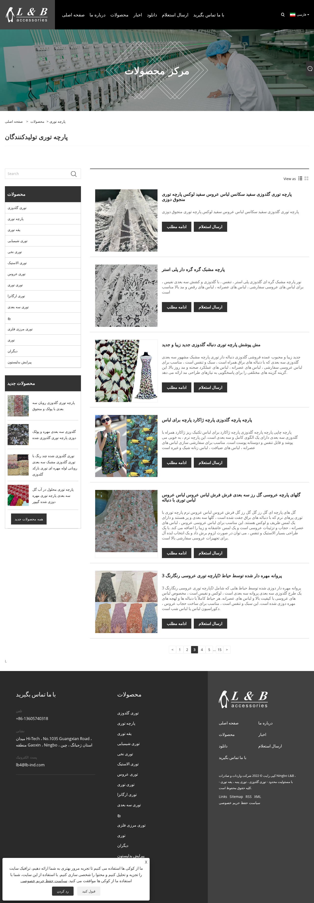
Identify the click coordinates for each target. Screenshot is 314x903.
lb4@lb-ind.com (30, 765)
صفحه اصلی (229, 723)
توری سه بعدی (18, 307)
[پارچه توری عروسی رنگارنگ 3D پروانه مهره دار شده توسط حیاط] (126, 601)
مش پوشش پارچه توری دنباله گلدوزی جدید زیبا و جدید (211, 344)
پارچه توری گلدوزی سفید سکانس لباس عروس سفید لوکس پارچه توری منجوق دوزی (227, 196)
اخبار (262, 734)
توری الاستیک (17, 262)
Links (223, 796)
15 (220, 649)
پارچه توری (16, 218)
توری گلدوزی (17, 207)
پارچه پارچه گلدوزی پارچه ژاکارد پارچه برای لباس (207, 420)
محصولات (37, 121)
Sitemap (236, 796)
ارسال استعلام (210, 226)
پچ (9, 318)
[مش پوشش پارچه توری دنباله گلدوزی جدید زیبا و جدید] (126, 370)
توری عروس (17, 273)
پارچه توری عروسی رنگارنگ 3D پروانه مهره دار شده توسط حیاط (222, 575)
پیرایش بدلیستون (20, 362)
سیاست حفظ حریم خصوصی (239, 802)
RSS (249, 796)
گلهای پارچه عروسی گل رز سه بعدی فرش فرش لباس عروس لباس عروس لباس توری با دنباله (231, 497)
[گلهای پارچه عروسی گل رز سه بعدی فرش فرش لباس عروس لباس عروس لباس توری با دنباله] (126, 520)
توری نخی (15, 251)
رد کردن (63, 891)
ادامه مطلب (176, 226)
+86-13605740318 (32, 718)
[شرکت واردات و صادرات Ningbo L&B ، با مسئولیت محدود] (27, 14)
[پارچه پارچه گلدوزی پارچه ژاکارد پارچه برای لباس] (126, 445)
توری (11, 340)
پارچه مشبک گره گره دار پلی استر (193, 269)
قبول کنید (88, 891)
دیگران (12, 351)
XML (257, 796)
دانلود (223, 746)
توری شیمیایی (17, 240)
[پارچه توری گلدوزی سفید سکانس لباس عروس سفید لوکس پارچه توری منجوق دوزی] (126, 220)
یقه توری (14, 229)
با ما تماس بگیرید (232, 757)
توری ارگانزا (16, 295)
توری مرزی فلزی (20, 329)
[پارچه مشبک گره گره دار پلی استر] (126, 295)
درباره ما (265, 723)
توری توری (15, 284)
